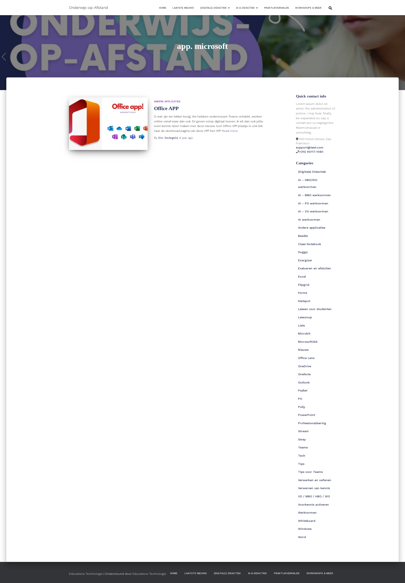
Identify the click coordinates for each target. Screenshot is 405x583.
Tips (301, 464)
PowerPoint (306, 415)
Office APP (166, 108)
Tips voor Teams (310, 472)
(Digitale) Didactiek (214, 7)
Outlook (304, 382)
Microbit (304, 333)
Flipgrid (303, 284)
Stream (303, 431)
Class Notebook (309, 244)
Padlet (302, 390)
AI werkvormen (309, 219)
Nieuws (303, 349)
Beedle (303, 236)
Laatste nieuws (183, 7)
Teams (303, 447)
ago (186, 137)
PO (300, 398)
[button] (229, 7)
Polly (301, 407)
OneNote (304, 374)
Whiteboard (306, 520)
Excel (302, 276)
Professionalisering (312, 423)
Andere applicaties (167, 101)
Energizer (305, 260)
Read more (230, 130)
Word (302, 537)
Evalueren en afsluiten (314, 268)
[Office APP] (108, 123)
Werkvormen (307, 512)
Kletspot (304, 301)
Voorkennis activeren (313, 504)
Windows (305, 528)
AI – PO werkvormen (313, 203)
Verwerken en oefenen (314, 480)
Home (162, 7)
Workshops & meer (308, 7)
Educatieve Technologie (86, 573)
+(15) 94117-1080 (311, 151)
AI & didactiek (246, 7)
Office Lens (306, 358)
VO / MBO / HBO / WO (314, 496)
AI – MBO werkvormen (314, 195)
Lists (301, 325)
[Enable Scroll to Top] (396, 574)
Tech (301, 455)
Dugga (303, 252)
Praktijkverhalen (276, 7)
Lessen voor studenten (315, 309)
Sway (302, 439)
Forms (302, 292)
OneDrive (304, 366)
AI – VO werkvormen (313, 211)
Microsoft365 (307, 341)
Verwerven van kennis (314, 488)
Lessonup (305, 317)
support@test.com (309, 147)
